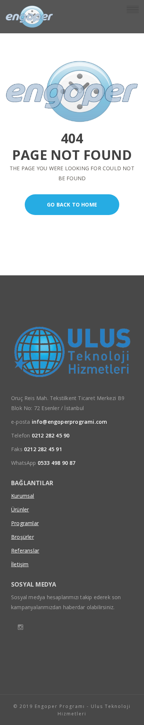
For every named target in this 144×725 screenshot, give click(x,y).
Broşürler (22, 536)
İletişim (20, 564)
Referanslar (25, 550)
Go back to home (72, 204)
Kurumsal (22, 495)
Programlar (25, 523)
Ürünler (20, 509)
